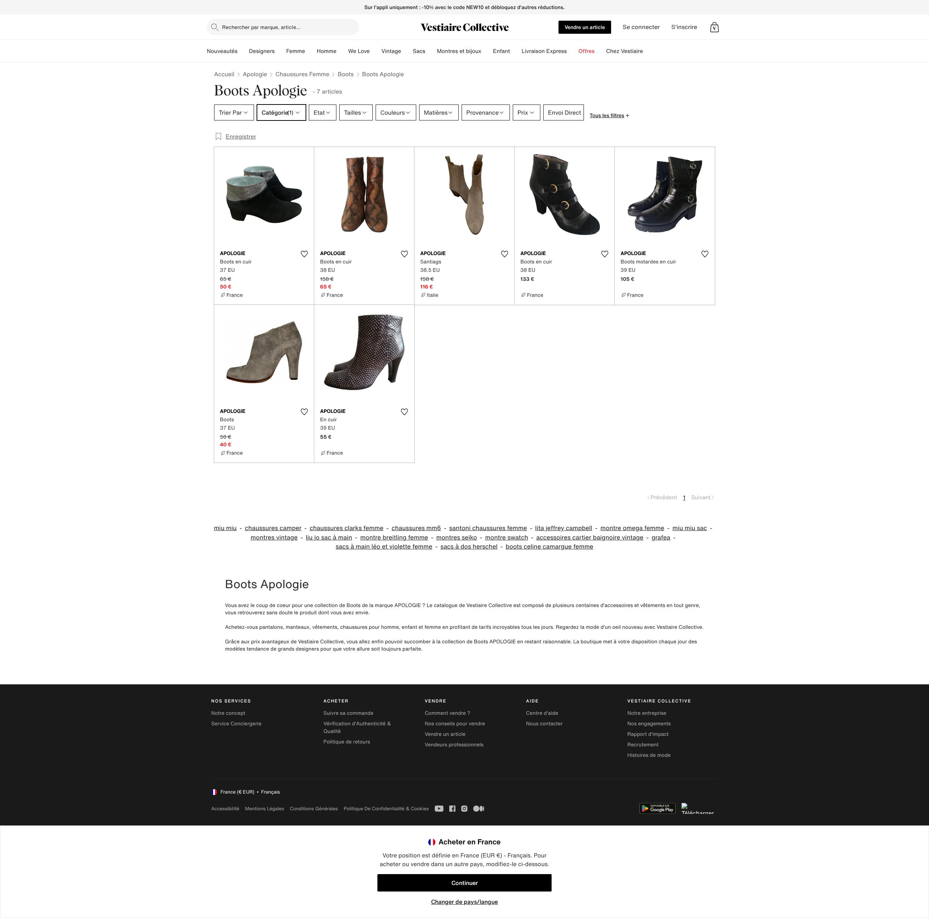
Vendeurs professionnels (454, 745)
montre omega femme (632, 528)
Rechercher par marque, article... (261, 27)
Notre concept (228, 713)
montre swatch (506, 537)
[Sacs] (431, 51)
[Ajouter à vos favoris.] (304, 254)
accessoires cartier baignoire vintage (589, 537)
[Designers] (280, 51)
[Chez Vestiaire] (649, 51)
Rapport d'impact (648, 734)
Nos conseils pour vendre (455, 724)
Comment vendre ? (447, 713)
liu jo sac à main (329, 537)
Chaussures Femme (302, 74)
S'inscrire (684, 27)
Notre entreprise (646, 713)
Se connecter (641, 27)
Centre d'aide (542, 713)
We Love (359, 51)
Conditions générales (314, 808)
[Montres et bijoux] (487, 51)
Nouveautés (222, 51)
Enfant (501, 51)
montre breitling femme (394, 537)
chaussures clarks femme (346, 528)
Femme (295, 51)
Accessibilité (225, 808)
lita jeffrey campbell (563, 528)
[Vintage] (407, 51)
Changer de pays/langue (464, 901)
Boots (345, 74)
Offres (586, 51)
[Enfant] (516, 51)
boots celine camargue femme (549, 546)
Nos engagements (649, 724)
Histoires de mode (649, 755)
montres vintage (274, 537)
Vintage (391, 51)
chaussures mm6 (416, 528)
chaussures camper (273, 528)
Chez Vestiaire (624, 51)
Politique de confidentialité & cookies (386, 808)
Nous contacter (544, 724)
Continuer (464, 882)
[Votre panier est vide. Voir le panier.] (714, 27)
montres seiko (456, 537)
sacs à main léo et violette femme (384, 546)
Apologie (255, 74)
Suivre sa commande (348, 713)
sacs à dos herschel (469, 546)
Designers (262, 51)
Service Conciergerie (236, 724)
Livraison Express (543, 51)
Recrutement (643, 745)
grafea (660, 537)
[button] (714, 27)
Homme (327, 51)
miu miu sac (689, 528)
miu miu (225, 528)
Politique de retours (346, 742)
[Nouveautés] (243, 51)
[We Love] (375, 51)
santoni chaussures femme (488, 528)
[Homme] (342, 51)
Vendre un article (585, 27)
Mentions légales (264, 808)
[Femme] (311, 51)
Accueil (224, 74)
